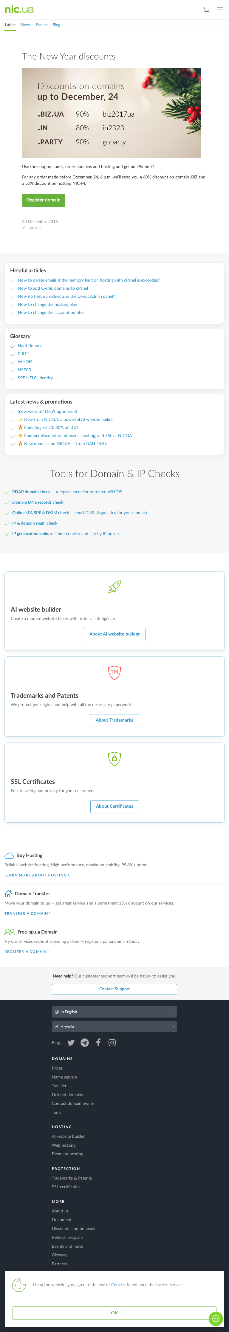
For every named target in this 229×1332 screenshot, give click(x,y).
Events (42, 25)
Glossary (59, 1255)
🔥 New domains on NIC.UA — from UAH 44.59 (62, 444)
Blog (56, 25)
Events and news (67, 1246)
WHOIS (25, 362)
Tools (56, 1112)
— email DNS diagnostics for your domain (79, 513)
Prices (57, 1068)
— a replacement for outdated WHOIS (67, 492)
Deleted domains (67, 1095)
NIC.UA (19, 10)
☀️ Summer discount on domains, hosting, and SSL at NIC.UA (75, 436)
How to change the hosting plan (47, 305)
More (58, 1201)
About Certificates (114, 806)
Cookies (118, 1285)
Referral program (67, 1237)
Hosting (62, 1127)
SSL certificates (66, 1187)
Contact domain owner (73, 1104)
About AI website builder (114, 634)
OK (114, 1312)
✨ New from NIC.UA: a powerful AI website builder (66, 420)
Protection (66, 1169)
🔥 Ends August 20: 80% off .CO (48, 428)
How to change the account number (51, 313)
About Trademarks (114, 720)
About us (60, 1211)
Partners (59, 1264)
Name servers (64, 1077)
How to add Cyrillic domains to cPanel (53, 288)
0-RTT (23, 354)
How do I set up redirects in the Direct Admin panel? (66, 296)
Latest (10, 25)
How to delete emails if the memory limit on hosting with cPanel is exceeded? (89, 280)
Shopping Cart (206, 9)
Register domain (43, 200)
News (26, 25)
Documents (62, 1220)
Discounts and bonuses (73, 1229)
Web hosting (63, 1145)
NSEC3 (24, 370)
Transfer (59, 1086)
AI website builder (68, 1136)
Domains (62, 1059)
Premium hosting (67, 1154)
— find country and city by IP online (65, 534)
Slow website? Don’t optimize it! (47, 412)
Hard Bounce (30, 346)
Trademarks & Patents (72, 1178)
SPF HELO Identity (35, 378)
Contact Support (114, 989)
